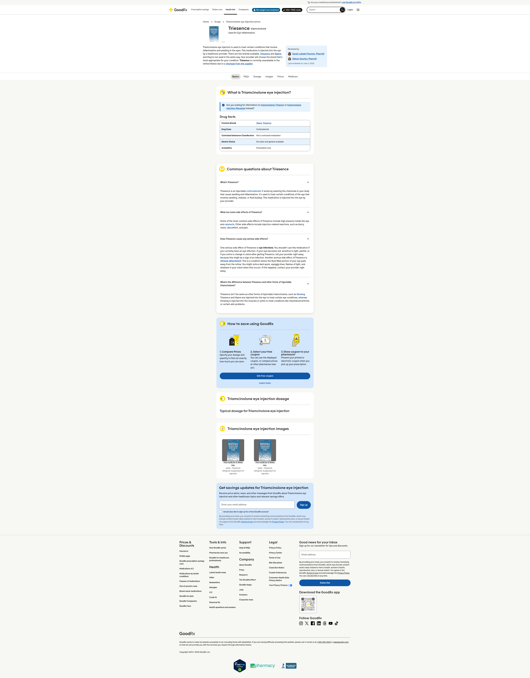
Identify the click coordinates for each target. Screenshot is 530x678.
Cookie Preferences (278, 572)
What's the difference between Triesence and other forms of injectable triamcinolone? (255, 284)
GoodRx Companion (188, 601)
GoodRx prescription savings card (192, 562)
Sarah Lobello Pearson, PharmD (308, 53)
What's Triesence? (229, 182)
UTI (210, 592)
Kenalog (301, 294)
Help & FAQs (244, 548)
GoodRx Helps (245, 585)
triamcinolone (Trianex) (272, 105)
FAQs (246, 76)
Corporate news (246, 599)
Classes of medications (189, 581)
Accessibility (244, 552)
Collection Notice (276, 567)
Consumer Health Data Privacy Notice (279, 579)
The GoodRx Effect (247, 580)
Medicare (293, 76)
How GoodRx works (217, 548)
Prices (280, 76)
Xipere (278, 53)
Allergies (213, 587)
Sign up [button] (304, 504)
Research (243, 575)
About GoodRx (245, 565)
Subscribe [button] (335, 583)
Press (241, 570)
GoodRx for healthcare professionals (219, 559)
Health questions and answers (222, 607)
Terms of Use (247, 522)
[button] (265, 10)
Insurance (183, 551)
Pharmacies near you (218, 552)
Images (269, 76)
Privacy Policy (278, 522)
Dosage (257, 76)
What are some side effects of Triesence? (241, 212)
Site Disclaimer (275, 562)
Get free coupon (265, 375)
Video (211, 577)
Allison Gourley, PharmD (304, 58)
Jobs (241, 590)
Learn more (265, 383)
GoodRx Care (185, 606)
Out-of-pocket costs (188, 586)
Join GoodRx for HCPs (351, 2)
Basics (235, 76)
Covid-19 (213, 597)
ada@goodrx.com (341, 642)
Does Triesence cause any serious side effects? (244, 238)
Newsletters (214, 582)
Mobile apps (184, 556)
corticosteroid (253, 191)
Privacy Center (275, 552)
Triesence (265, 53)
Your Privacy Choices (278, 585)
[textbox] (257, 505)
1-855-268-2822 (324, 642)
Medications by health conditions (189, 575)
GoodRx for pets (186, 596)
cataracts (229, 224)
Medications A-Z (186, 568)
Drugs (217, 21)
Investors (243, 594)
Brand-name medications (190, 591)
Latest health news (217, 572)
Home (206, 21)
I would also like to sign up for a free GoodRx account (246, 511)
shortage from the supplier (239, 63)
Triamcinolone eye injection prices (243, 21)
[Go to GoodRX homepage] (178, 10)
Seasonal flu (214, 602)
